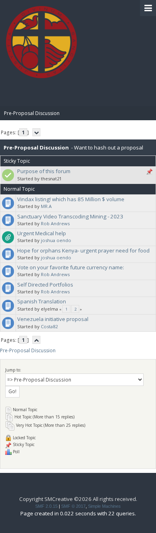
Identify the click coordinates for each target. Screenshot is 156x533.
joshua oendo (56, 240)
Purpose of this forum (43, 171)
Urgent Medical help (41, 233)
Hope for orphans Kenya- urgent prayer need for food (83, 250)
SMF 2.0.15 (46, 506)
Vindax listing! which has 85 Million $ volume (70, 199)
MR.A (46, 206)
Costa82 (49, 326)
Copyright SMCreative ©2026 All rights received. (78, 499)
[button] (148, 8)
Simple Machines (104, 506)
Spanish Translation (41, 301)
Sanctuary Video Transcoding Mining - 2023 (70, 216)
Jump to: (13, 370)
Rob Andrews (55, 223)
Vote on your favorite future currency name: (70, 267)
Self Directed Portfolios (45, 284)
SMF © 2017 (73, 506)
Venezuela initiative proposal (52, 319)
